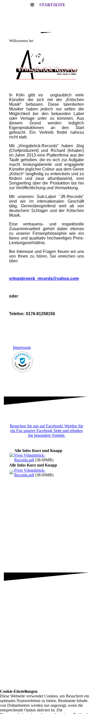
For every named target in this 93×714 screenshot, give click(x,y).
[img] (46, 64)
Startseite (52, 5)
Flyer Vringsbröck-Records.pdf (29, 457)
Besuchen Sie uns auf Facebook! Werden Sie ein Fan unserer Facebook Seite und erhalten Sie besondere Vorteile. (46, 430)
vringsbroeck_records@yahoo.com (44, 278)
